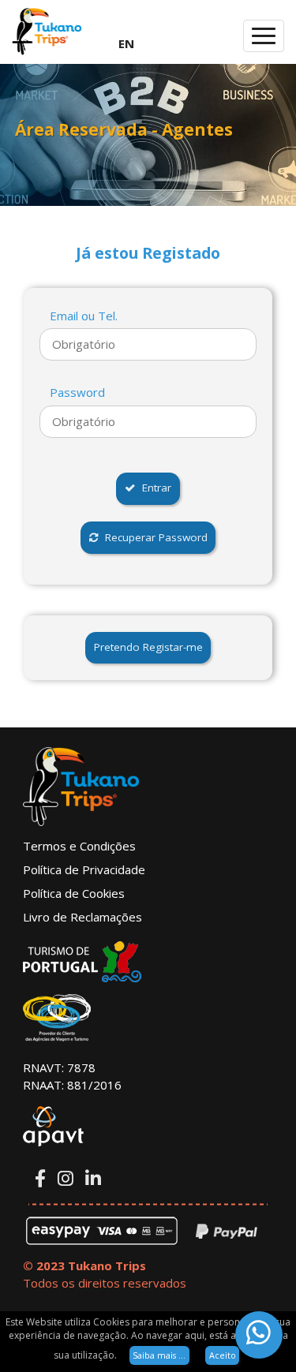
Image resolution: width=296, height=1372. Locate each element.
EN (126, 43)
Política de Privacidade (84, 869)
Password (77, 392)
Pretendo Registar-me (148, 647)
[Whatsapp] (259, 1335)
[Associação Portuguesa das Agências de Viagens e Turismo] (148, 1126)
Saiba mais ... (159, 1355)
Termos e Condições (79, 846)
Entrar (153, 487)
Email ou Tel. (84, 315)
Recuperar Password (153, 537)
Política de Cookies (74, 893)
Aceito (222, 1355)
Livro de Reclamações (82, 917)
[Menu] (263, 36)
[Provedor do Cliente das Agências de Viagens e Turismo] (148, 1017)
